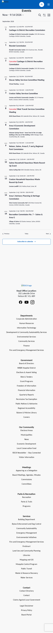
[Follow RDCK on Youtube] (26, 302)
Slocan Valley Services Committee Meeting (26, 80)
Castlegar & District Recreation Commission (27, 30)
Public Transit (26, 569)
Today (26, 234)
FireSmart (26, 546)
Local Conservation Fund (26, 448)
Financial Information (26, 390)
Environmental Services (26, 337)
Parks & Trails (26, 502)
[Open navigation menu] (48, 4)
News (26, 439)
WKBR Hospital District (26, 368)
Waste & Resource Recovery (26, 573)
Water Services (27, 578)
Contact (26, 595)
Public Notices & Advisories (26, 404)
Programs (26, 506)
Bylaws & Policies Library (27, 413)
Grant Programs (26, 381)
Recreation (26, 497)
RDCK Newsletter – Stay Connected (27, 453)
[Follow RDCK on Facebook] (21, 302)
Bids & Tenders (27, 377)
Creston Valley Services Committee (23, 94)
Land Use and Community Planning (26, 551)
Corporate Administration (26, 319)
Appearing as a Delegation (26, 471)
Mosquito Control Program (26, 564)
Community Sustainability (26, 529)
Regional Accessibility (26, 408)
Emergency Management (26, 533)
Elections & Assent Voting (26, 373)
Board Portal (26, 615)
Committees (26, 484)
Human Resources (26, 323)
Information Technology (26, 328)
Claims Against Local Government (26, 600)
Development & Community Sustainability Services (26, 332)
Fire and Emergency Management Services (26, 350)
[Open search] (41, 4)
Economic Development (26, 444)
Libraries (26, 555)
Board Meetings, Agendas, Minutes (26, 475)
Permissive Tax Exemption (26, 399)
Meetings (26, 467)
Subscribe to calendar (25, 242)
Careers (26, 417)
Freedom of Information (26, 386)
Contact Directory (26, 591)
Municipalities (26, 435)
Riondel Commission (17, 46)
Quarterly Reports (26, 395)
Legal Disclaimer (26, 606)
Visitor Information (26, 457)
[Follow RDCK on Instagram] (32, 302)
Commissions (26, 480)
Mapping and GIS (26, 560)
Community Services (26, 341)
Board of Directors (26, 364)
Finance (26, 346)
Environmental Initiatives (26, 537)
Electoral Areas (26, 431)
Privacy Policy (26, 610)
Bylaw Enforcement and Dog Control (26, 524)
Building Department (26, 520)
